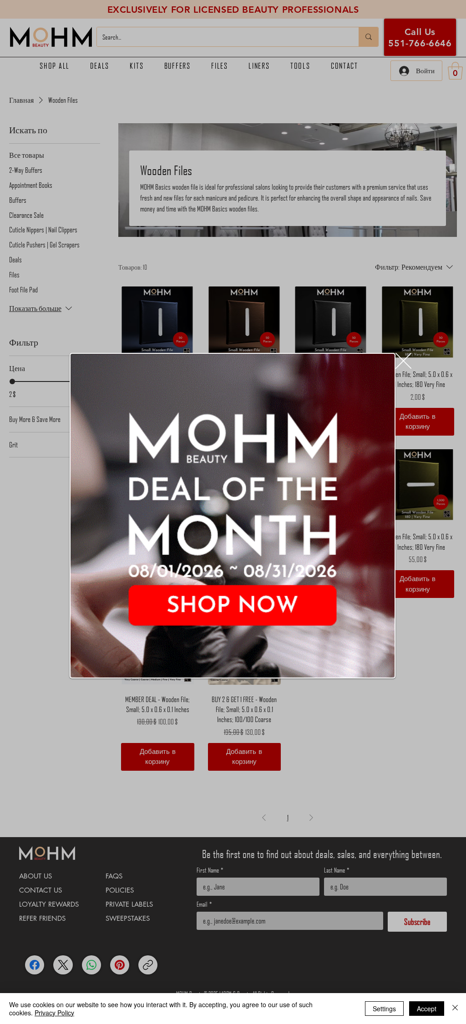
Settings (384, 1008)
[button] (403, 361)
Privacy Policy (54, 1012)
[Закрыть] (455, 1008)
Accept (426, 1008)
